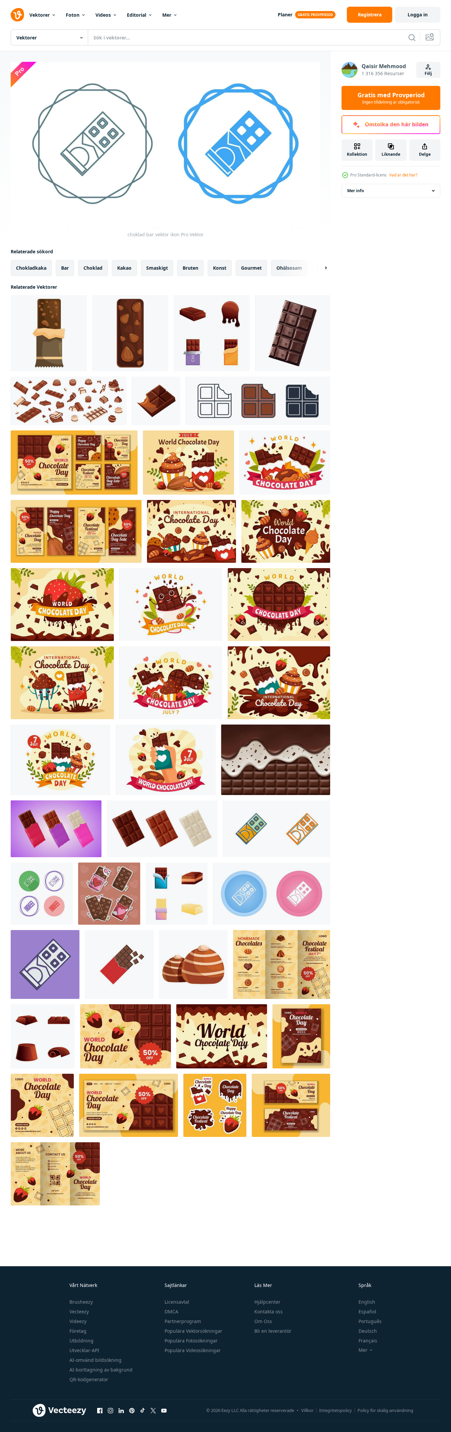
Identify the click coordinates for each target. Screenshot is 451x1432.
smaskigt (157, 268)
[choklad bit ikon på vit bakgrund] (156, 401)
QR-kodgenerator (88, 1379)
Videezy (77, 1321)
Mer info (355, 190)
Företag (77, 1331)
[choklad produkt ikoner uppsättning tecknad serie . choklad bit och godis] (43, 1036)
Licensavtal (177, 1302)
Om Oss (263, 1321)
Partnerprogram (183, 1321)
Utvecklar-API (84, 1350)
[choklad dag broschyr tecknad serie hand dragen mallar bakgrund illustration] (281, 964)
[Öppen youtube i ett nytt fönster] (164, 1410)
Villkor (307, 1410)
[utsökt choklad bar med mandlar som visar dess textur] (130, 333)
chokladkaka (31, 268)
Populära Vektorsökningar (193, 1331)
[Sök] (412, 37)
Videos (103, 15)
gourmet (251, 268)
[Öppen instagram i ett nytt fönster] (110, 1410)
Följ (428, 73)
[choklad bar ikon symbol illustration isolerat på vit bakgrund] (258, 401)
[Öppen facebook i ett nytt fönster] (99, 1410)
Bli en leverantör (272, 1331)
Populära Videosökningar (193, 1350)
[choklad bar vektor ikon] (276, 828)
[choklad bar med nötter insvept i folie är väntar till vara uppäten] (49, 333)
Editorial (136, 15)
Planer (285, 14)
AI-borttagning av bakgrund (101, 1369)
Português (370, 1321)
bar (65, 268)
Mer (166, 15)
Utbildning (81, 1340)
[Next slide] (320, 268)
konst (219, 268)
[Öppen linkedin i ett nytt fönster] (121, 1410)
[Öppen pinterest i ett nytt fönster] (132, 1410)
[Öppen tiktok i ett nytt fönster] (142, 1410)
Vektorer (39, 15)
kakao (124, 268)
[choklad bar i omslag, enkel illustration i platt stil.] (119, 964)
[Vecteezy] (17, 14)
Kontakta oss (268, 1311)
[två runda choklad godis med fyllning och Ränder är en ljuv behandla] (193, 964)
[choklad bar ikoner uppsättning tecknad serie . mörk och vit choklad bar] (177, 894)
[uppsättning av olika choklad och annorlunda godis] (69, 401)
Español (367, 1311)
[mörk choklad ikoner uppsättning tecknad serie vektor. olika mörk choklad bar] (212, 333)
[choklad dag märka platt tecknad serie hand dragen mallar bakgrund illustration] (214, 1105)
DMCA (171, 1311)
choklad (92, 268)
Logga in (418, 14)
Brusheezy (81, 1302)
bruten (190, 268)
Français (368, 1340)
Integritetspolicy (335, 1410)
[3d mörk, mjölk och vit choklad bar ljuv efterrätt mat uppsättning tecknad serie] (56, 828)
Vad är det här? (403, 175)
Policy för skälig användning (385, 1410)
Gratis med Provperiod (391, 98)
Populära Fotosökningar (191, 1340)
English (367, 1302)
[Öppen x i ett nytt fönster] (153, 1410)
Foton (72, 15)
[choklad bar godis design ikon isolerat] (292, 333)
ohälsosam (289, 268)
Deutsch (368, 1331)
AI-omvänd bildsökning (95, 1360)
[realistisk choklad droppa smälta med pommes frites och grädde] (275, 760)
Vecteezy (79, 1311)
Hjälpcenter (267, 1302)
